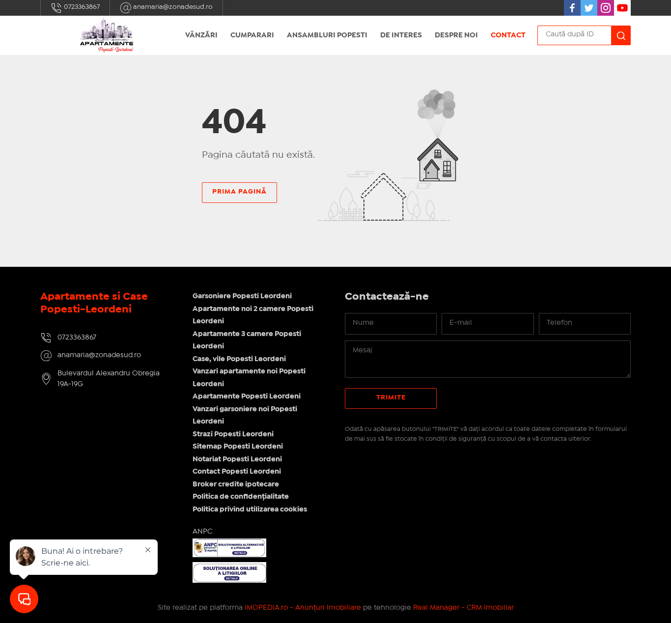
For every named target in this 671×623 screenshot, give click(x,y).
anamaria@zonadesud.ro (172, 7)
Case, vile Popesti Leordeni (239, 359)
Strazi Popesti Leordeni (233, 434)
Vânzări (201, 35)
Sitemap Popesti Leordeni (238, 447)
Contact (508, 35)
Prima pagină (239, 192)
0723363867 (81, 7)
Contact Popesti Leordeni (237, 472)
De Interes (401, 35)
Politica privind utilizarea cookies (250, 509)
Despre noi (456, 35)
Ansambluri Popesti (327, 35)
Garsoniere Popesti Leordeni (242, 296)
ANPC (202, 532)
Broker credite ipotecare (236, 484)
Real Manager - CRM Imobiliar (463, 608)
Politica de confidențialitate (241, 497)
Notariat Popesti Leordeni (237, 459)
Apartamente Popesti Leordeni (247, 396)
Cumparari (252, 35)
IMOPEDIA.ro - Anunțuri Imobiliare (303, 608)
